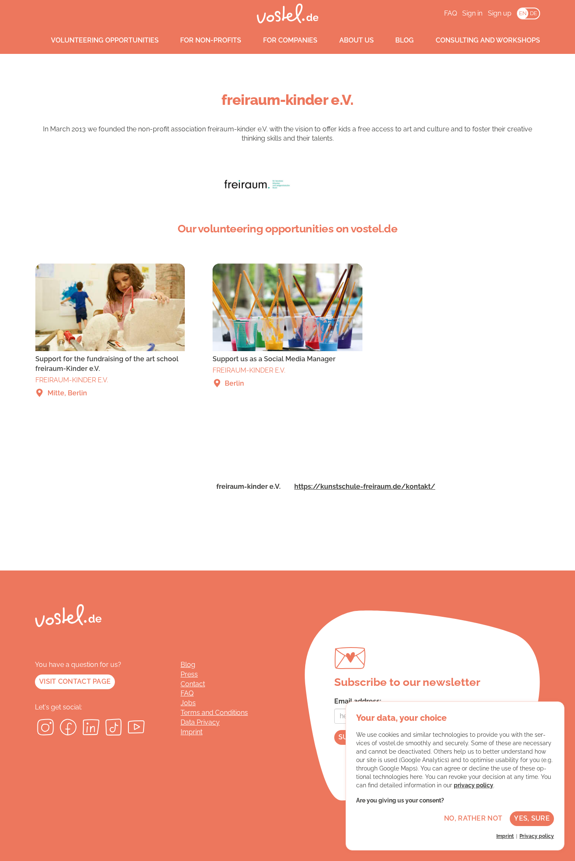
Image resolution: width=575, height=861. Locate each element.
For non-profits (210, 40)
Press (189, 674)
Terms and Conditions (214, 713)
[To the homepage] (288, 13)
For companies (290, 40)
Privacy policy (536, 836)
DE (533, 13)
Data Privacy (200, 722)
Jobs (188, 703)
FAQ (450, 13)
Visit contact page (75, 681)
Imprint (191, 732)
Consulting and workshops (488, 40)
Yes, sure (532, 818)
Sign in (472, 13)
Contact (193, 684)
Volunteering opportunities (105, 40)
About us (356, 40)
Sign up (499, 13)
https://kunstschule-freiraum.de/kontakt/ (364, 486)
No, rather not (473, 818)
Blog (404, 40)
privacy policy (473, 785)
